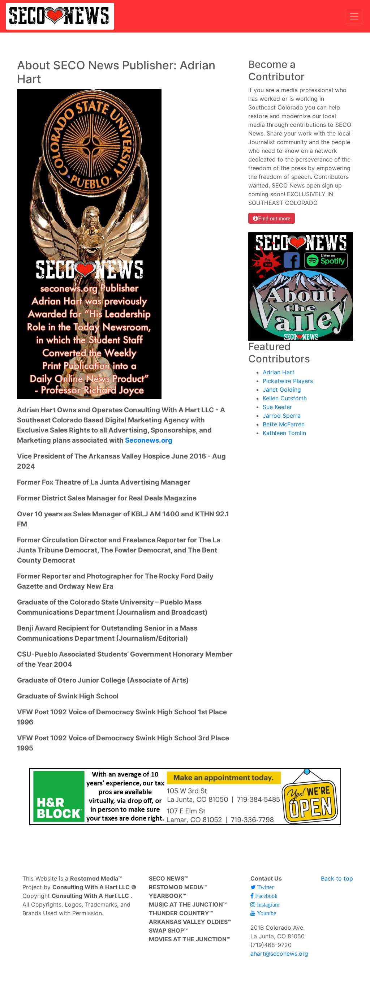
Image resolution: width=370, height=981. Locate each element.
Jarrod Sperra (282, 415)
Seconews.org (148, 440)
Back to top (337, 878)
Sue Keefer (277, 406)
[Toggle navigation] (354, 16)
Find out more (274, 218)
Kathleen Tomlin (284, 432)
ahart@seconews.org (279, 953)
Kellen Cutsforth (285, 398)
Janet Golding (282, 389)
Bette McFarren (284, 424)
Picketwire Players (288, 380)
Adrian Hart (278, 372)
